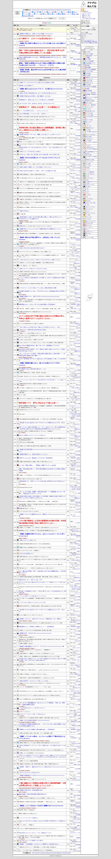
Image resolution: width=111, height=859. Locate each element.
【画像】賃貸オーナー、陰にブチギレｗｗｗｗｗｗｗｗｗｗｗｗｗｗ (41, 296)
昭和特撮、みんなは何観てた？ (26, 85)
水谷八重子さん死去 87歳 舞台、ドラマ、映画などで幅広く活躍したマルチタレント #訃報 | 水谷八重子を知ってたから (42, 350)
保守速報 (78, 71)
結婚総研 (78, 837)
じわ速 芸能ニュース (90, 63)
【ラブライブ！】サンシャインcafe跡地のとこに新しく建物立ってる (35, 251)
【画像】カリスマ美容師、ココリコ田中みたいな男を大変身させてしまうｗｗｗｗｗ (39, 527)
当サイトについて (86, 14)
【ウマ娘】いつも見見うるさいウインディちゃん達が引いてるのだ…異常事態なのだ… (39, 388)
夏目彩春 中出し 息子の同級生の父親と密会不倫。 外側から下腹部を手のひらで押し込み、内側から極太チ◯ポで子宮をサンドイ (42, 640)
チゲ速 (86, 196)
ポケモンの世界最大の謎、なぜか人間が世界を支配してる (32, 699)
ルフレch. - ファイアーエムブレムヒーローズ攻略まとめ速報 (75, 692)
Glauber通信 (87, 75)
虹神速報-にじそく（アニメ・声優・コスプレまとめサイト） (75, 30)
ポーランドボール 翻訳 (75, 596)
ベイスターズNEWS (76, 155)
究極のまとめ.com (88, 225)
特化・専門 (36, 12)
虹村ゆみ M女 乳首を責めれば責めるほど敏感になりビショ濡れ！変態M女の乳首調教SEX (40, 196)
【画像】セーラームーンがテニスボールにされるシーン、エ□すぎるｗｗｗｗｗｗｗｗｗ (39, 683)
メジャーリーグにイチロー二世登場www (28, 817)
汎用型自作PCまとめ (76, 554)
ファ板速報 (78, 623)
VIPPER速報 (77, 96)
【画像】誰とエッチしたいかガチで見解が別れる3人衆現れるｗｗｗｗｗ (40, 229)
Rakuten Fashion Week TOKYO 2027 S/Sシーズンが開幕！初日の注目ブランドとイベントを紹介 (41, 623)
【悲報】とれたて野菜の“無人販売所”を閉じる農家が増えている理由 (35, 446)
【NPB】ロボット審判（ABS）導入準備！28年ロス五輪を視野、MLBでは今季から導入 (39, 154)
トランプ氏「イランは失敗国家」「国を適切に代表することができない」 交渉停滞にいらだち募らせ (42, 599)
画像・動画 (76, 14)
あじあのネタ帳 (88, 80)
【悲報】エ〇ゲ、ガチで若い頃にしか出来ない (30, 151)
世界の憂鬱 (88, 67)
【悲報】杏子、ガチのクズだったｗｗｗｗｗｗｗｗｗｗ (35, 633)
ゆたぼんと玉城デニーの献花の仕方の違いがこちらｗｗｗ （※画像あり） (36, 431)
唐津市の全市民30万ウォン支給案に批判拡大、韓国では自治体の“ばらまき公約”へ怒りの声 (40, 606)
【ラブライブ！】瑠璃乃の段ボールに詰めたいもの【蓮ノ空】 (33, 188)
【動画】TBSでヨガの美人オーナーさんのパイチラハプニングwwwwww (39, 159)
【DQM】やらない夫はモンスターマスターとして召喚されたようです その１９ (42, 423)
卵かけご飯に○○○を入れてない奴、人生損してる (30, 478)
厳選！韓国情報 (77, 59)
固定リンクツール (86, 17)
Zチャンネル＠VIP (76, 93)
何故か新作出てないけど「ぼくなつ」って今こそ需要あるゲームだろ (35, 832)
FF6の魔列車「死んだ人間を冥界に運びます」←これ (32, 369)
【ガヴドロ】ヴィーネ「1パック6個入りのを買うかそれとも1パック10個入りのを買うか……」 (41, 695)
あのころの (87, 176)
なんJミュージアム (76, 516)
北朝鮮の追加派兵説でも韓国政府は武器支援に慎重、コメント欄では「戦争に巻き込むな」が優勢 (42, 283)
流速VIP (78, 551)
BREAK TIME (87, 200)
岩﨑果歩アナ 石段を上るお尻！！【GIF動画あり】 (39, 107)
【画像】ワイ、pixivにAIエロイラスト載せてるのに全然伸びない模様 (36, 82)
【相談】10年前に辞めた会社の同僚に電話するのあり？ (32, 248)
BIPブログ (78, 384)
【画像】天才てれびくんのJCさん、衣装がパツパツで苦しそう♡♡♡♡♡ (36, 119)
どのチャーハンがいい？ (25, 711)
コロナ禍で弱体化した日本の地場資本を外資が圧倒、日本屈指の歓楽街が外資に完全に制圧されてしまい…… (42, 522)
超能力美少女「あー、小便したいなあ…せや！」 (31, 579)
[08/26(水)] (68, 9)
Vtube (45, 14)
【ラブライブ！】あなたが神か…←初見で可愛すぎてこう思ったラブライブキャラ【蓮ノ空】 (41, 564)
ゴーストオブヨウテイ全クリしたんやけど (29, 511)
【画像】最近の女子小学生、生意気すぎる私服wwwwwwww (33, 383)
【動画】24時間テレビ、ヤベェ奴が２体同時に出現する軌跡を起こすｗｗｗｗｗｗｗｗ (39, 742)
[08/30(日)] (46, 9)
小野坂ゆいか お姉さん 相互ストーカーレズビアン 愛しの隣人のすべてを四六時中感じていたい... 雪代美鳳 (42, 223)
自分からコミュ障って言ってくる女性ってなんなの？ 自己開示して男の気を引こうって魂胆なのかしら (42, 821)
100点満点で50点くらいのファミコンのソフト (29, 409)
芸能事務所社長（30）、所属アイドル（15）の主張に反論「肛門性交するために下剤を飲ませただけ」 (42, 482)
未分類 (31, 16)
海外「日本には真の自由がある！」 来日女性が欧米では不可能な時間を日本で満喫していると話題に (42, 51)
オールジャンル (27, 12)
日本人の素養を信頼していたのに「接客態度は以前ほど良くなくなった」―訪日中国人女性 (42, 58)
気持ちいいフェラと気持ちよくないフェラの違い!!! (31, 141)
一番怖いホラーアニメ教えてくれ (27, 540)
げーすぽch (87, 204)
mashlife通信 (77, 451)
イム (85, 36)
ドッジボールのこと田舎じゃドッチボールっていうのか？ (32, 602)
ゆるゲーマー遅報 (76, 580)
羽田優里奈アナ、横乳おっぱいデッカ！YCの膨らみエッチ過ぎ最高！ (36, 99)
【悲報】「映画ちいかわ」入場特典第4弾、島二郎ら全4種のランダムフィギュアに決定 (39, 656)
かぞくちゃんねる (76, 573)
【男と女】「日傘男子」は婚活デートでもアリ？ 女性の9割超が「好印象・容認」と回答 (39, 308)
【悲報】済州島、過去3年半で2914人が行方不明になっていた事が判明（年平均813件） (42, 71)
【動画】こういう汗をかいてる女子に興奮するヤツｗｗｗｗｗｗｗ (41, 805)
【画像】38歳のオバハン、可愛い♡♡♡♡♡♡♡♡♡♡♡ (32, 779)
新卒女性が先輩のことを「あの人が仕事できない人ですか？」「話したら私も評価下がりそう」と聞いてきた (42, 148)
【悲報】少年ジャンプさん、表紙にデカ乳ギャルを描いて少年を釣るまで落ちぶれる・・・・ (41, 164)
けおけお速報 (87, 186)
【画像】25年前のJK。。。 (25, 211)
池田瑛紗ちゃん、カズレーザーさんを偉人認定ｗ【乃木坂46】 (37, 304)
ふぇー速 (86, 190)
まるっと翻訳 (88, 163)
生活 (50, 14)
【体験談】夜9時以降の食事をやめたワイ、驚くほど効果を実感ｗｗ (35, 543)
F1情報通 (87, 88)
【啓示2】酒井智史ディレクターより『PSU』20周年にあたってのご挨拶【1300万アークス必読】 (42, 746)
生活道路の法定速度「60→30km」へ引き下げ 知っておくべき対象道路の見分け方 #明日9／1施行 (42, 292)
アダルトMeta (77, 117)
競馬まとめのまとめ (76, 531)
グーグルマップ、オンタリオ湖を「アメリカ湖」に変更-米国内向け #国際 (37, 288)
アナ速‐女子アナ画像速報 (90, 86)
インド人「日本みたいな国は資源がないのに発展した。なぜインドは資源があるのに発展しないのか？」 (42, 278)
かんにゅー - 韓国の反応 (90, 104)
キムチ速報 (88, 59)
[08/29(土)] (51, 9)
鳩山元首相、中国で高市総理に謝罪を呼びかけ (32, 794)
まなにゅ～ (78, 757)
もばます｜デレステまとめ (90, 206)
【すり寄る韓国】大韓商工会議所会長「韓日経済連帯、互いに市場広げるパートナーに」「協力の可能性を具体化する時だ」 (42, 274)
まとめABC (78, 211)
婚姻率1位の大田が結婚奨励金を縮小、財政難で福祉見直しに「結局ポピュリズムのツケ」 (40, 192)
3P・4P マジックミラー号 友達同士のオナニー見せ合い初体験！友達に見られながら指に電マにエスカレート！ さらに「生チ (42, 336)
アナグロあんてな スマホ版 (88, 18)
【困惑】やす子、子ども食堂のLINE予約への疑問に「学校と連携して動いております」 (39, 717)
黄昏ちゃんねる (88, 233)
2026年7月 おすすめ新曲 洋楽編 (26, 442)
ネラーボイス (88, 108)
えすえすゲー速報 (76, 266)
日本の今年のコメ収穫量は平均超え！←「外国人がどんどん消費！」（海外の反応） (39, 501)
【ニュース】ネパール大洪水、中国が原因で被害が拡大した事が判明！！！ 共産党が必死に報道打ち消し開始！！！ (42, 354)
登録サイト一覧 (86, 15)
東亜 (70, 12)
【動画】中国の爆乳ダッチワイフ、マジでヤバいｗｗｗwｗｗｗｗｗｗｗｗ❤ (41, 646)
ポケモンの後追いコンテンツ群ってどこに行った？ (31, 615)
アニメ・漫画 (38, 14)
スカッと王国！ (88, 194)
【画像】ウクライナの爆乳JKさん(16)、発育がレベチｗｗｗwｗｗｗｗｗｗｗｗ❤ (42, 515)
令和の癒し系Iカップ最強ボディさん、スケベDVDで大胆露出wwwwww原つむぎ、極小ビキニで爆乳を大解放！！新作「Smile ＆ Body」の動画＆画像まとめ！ (42, 659)
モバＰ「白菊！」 (23, 395)
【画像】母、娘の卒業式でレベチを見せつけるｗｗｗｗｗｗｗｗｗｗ (35, 199)
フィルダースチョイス (75, 333)
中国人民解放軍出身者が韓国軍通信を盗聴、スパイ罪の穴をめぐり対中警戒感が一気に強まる (41, 419)
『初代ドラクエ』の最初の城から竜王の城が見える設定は (32, 329)
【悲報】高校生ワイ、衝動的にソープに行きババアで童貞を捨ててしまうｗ (36, 653)
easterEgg (87, 180)
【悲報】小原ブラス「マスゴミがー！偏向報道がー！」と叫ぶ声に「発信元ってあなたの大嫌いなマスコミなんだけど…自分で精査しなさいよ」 (42, 244)
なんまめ (86, 188)
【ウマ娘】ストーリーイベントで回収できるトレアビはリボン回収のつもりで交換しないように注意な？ (42, 560)
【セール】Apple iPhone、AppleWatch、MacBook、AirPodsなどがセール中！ (37, 103)
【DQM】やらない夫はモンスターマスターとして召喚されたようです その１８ (42, 610)
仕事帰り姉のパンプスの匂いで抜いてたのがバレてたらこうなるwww (35, 226)
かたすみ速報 (77, 275)
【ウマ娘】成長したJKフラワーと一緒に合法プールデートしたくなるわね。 (37, 178)
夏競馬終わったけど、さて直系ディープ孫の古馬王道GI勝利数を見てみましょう (38, 530)
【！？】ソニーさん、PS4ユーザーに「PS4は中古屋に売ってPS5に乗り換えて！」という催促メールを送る (42, 380)
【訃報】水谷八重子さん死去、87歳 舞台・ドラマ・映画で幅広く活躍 (35, 733)
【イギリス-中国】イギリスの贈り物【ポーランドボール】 (32, 596)
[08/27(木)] (62, 9)
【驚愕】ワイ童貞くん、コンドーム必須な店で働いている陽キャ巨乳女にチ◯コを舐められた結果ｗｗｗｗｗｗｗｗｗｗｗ (42, 203)
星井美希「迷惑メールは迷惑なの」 (27, 810)
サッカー (58, 12)
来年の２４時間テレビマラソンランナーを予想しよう (32, 435)
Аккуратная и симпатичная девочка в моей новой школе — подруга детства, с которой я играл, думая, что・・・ (41, 587)
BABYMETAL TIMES (89, 223)
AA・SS (55, 14)
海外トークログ (88, 121)
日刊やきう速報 (88, 154)
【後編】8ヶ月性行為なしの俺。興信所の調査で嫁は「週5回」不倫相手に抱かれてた (39, 764)
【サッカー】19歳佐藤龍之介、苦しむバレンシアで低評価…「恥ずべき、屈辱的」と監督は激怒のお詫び (42, 703)
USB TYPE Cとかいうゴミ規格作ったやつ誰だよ (31, 840)
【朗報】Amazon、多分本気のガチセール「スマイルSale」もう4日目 (35, 547)
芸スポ (75, 12)
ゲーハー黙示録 (88, 140)
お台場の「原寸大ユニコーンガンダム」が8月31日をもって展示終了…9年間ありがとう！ (40, 376)
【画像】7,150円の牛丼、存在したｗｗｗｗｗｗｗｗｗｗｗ (32, 271)
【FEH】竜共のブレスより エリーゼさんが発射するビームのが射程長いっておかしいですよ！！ (41, 691)
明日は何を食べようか (90, 110)
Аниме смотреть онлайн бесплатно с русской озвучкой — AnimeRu (75, 415)
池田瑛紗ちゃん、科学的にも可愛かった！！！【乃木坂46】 (36, 626)
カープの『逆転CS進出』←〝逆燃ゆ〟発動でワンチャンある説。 (38, 465)
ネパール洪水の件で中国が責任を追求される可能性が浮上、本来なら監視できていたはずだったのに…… (42, 317)
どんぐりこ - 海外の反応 (90, 92)
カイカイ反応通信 (89, 61)
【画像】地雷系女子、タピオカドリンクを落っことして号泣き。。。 (35, 681)
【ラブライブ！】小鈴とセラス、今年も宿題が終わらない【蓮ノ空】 (35, 398)
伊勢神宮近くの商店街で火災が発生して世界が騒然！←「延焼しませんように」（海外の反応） (41, 801)
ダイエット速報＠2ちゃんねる (90, 42)
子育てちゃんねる (76, 148)
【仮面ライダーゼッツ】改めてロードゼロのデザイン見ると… (33, 268)
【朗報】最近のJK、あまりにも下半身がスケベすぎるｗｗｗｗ (33, 556)
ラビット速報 (77, 185)
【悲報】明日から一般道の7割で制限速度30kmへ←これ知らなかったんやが (36, 678)
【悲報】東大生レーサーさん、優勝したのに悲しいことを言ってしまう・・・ (42, 134)
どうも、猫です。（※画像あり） (27, 824)
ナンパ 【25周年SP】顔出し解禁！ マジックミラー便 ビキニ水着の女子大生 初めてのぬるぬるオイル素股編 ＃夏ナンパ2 (42, 138)
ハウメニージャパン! (89, 161)
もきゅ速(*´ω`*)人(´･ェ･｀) (90, 231)
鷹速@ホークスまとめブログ (90, 221)
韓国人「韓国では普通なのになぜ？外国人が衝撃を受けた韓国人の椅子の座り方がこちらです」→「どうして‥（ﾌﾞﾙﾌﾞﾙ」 (42, 64)
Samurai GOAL (77, 145)
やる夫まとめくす (76, 424)
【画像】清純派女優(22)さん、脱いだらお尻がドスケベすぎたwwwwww (39, 364)
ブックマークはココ (87, 12)
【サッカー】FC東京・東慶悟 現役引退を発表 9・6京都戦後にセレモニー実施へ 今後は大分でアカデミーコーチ (42, 492)
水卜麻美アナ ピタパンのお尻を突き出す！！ (37, 38)
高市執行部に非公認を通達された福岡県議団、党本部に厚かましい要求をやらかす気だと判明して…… (42, 129)
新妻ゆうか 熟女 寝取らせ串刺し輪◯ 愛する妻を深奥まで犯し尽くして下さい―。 (38, 116)
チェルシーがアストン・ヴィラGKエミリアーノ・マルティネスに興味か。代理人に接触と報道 (41, 342)
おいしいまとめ (77, 214)
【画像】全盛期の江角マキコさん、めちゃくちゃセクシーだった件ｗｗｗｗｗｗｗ (42, 535)
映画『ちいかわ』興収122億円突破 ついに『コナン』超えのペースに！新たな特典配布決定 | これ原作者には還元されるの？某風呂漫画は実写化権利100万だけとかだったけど (42, 428)
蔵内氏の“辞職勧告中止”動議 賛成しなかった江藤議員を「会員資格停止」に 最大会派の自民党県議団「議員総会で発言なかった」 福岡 (42, 406)
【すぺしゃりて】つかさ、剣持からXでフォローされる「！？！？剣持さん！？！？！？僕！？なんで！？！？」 (42, 583)
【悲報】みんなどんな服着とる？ (27, 637)
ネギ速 (79, 637)
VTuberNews (77, 583)
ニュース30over (88, 165)
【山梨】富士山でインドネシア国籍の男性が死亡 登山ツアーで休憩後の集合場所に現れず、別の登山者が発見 (42, 391)
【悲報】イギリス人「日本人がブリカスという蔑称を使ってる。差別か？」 (41, 619)
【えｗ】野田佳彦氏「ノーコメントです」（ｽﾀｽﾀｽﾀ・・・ (34, 113)
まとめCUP (78, 142)
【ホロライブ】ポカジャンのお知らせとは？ (29, 772)
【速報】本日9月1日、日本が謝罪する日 (31, 790)
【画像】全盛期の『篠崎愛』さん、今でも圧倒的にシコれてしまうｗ (35, 167)
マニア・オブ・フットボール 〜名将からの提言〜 (75, 665)
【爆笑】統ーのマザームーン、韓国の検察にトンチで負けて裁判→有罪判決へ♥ (37, 847)
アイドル (25, 14)
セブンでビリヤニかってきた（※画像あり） (29, 550)
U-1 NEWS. (78, 129)
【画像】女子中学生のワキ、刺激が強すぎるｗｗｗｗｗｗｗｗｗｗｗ (35, 311)
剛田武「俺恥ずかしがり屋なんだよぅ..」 (28, 813)
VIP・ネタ (43, 12)
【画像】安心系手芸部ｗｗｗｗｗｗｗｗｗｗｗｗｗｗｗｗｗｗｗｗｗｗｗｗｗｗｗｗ (42, 450)
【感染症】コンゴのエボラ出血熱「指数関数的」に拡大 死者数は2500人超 (36, 262)
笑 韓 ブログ (88, 126)
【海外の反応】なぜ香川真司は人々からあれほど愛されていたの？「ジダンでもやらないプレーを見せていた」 (42, 665)
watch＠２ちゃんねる (75, 164)
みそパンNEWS (77, 599)
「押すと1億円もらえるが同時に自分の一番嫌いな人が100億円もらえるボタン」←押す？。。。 (41, 327)
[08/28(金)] (57, 9)
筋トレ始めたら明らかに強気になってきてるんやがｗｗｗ (32, 123)
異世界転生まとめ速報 (75, 83)
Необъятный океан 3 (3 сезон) (25, 487)
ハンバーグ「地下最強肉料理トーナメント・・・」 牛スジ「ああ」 (35, 686)
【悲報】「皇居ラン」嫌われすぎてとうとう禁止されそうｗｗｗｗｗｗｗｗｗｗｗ (42, 767)
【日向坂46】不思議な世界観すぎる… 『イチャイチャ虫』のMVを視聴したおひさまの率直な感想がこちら (42, 725)
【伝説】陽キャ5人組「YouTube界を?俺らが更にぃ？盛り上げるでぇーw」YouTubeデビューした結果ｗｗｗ (41, 218)
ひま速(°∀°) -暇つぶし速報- (90, 202)
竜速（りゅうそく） (76, 410)
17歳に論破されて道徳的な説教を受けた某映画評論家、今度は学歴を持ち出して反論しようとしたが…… (42, 784)
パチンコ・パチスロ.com (90, 134)
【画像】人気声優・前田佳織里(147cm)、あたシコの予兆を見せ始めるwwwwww (37, 93)
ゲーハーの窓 (77, 511)
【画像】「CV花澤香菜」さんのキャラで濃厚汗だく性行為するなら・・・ (41, 844)
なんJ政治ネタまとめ (89, 147)
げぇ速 (79, 152)
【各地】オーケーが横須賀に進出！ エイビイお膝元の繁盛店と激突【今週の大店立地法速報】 (41, 181)
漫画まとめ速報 (77, 715)
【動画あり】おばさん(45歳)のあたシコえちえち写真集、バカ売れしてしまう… (37, 798)
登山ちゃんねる (88, 102)
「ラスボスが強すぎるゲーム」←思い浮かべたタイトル (32, 708)
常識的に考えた (77, 182)
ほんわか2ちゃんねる (89, 178)
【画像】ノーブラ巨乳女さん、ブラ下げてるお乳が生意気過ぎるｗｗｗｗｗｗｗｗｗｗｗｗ (40, 475)
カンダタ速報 (77, 370)
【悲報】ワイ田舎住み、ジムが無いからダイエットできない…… (34, 674)
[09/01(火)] (34, 9)
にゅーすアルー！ (76, 650)
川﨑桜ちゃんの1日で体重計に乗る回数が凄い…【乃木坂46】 (37, 729)
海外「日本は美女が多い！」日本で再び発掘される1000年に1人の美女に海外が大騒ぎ (42, 469)
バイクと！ (87, 192)
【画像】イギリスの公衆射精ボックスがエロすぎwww (31, 753)
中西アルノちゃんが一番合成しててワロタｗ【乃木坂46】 (36, 458)
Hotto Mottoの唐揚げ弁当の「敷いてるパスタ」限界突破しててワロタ (39, 345)
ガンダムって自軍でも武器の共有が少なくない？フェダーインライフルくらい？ (38, 828)
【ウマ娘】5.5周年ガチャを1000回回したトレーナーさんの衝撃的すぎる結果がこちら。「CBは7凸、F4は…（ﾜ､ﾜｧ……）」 (42, 256)
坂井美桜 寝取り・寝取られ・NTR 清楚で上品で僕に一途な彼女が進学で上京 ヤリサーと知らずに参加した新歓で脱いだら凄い (42, 505)
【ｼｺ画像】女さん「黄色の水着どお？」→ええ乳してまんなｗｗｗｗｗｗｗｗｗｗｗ (39, 670)
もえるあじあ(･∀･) (76, 114)
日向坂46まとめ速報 (76, 725)
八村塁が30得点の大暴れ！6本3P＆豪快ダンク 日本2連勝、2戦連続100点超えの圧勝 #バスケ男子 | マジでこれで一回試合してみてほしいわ (42, 497)
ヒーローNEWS (77, 86)
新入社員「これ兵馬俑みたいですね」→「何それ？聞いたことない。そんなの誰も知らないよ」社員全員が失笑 (42, 592)
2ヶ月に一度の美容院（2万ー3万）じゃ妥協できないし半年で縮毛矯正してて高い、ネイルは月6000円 (42, 359)
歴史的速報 (87, 167)
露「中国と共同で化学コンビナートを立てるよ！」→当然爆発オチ (34, 649)
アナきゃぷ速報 (77, 39)
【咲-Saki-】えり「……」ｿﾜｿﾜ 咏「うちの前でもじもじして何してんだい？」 (37, 568)
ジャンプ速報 (77, 111)
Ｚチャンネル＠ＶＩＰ (89, 40)
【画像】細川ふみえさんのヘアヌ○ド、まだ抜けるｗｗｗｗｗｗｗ (41, 89)
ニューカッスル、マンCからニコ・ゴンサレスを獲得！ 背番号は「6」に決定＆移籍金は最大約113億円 (42, 145)
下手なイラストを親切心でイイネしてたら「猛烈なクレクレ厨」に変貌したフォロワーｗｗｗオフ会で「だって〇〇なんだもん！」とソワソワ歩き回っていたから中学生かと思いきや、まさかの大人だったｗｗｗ (42, 757)
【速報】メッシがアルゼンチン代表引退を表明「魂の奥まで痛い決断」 (36, 630)
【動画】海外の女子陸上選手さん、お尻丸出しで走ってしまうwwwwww (39, 238)
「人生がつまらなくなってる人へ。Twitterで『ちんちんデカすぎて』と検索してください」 (40, 259)
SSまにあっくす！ (76, 395)
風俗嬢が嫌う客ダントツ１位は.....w (27, 508)
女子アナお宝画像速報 (90, 69)
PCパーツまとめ (77, 850)
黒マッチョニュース (76, 407)
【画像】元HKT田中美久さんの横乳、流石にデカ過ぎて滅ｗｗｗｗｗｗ (35, 461)
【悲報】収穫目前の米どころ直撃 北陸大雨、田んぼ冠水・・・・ (34, 372)
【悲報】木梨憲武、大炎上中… (26, 643)
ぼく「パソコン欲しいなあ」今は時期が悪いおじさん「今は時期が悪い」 (36, 850)
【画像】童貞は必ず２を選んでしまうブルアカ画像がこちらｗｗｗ (34, 28)
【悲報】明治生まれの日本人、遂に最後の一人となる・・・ (36, 96)
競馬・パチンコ (67, 14)
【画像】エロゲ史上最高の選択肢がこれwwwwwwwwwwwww (34, 720)
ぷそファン (87, 123)
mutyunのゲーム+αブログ (89, 184)
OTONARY (78, 442)
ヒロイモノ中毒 (89, 71)
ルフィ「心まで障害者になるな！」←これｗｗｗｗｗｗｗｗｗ (33, 110)
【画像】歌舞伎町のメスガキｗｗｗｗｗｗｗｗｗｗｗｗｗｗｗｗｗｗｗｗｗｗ (42, 775)
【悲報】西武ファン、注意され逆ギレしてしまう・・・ (35, 454)
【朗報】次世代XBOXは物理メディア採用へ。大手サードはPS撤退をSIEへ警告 (37, 170)
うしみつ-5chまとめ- (76, 120)
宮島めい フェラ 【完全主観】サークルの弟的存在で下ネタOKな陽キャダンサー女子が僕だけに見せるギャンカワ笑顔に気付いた (42, 300)
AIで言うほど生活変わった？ (26, 553)
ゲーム (31, 14)
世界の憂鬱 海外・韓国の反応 (90, 41)
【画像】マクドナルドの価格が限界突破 (28, 761)
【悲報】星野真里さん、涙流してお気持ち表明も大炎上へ (32, 174)
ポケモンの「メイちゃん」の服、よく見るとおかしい (32, 714)
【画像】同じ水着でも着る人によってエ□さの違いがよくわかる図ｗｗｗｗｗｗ (42, 44)
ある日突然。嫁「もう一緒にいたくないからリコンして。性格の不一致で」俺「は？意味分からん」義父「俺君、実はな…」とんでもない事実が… (42, 836)
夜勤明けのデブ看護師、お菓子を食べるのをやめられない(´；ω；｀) (35, 207)
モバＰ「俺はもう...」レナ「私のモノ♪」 (28, 265)
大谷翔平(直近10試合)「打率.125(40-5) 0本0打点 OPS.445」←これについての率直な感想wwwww (41, 750)
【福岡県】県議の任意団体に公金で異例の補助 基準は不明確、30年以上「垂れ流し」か (40, 576)
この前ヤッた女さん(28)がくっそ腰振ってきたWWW (31, 339)
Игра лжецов (22, 414)
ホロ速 (79, 773)
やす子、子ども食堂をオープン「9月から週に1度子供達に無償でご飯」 (35, 184)
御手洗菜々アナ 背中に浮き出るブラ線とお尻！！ (39, 403)
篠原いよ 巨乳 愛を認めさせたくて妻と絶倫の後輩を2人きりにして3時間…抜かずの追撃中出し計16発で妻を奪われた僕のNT (42, 439)
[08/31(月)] (40, 9)
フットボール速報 (76, 493)
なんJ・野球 (51, 12)
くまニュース (77, 260)
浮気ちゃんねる (77, 764)
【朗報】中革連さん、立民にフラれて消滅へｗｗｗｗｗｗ (36, 33)
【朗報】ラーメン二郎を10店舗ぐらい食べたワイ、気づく (32, 333)
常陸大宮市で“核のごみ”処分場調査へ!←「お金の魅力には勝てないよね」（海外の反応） (40, 233)
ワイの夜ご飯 (22, 214)
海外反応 (25, 16)
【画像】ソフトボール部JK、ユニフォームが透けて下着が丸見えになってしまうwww (42, 737)
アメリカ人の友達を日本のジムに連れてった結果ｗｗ (31, 323)
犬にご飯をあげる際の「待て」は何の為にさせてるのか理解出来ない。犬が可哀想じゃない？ (42, 572)
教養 (60, 14)
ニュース (65, 12)
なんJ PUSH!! (87, 145)
